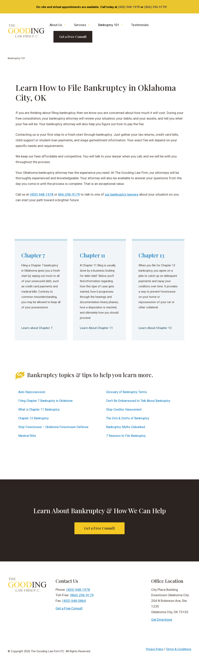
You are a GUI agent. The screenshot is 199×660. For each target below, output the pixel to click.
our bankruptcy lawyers (121, 194)
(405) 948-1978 (129, 7)
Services (80, 25)
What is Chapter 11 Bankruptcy (39, 409)
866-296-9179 (69, 194)
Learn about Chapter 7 (36, 328)
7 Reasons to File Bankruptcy (126, 436)
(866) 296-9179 (155, 7)
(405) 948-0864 (74, 601)
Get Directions (161, 620)
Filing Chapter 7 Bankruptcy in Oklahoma (45, 401)
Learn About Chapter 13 (155, 328)
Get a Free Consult (72, 37)
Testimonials (140, 25)
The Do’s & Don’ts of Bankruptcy (127, 418)
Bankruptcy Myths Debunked (125, 427)
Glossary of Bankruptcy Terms (126, 392)
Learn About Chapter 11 (96, 328)
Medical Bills (27, 436)
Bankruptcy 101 (108, 25)
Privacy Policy (154, 649)
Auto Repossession (31, 392)
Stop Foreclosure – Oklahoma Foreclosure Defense (53, 427)
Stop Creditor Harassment (123, 409)
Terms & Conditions (178, 649)
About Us (56, 25)
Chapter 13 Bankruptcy (33, 418)
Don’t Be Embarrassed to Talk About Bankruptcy (138, 401)
